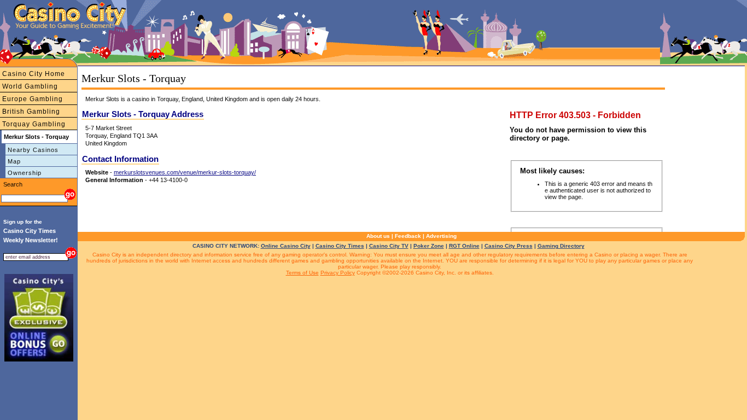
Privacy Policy (337, 273)
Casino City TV (388, 246)
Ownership (25, 173)
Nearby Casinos (33, 150)
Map (14, 161)
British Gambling (31, 111)
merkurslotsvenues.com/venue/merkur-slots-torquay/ (185, 172)
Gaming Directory (561, 246)
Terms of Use (302, 273)
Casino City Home (33, 74)
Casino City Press (509, 246)
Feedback (408, 236)
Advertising (441, 236)
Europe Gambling (32, 99)
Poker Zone (428, 246)
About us (378, 236)
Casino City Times (340, 246)
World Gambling (30, 86)
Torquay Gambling (34, 124)
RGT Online (464, 246)
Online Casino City (286, 246)
